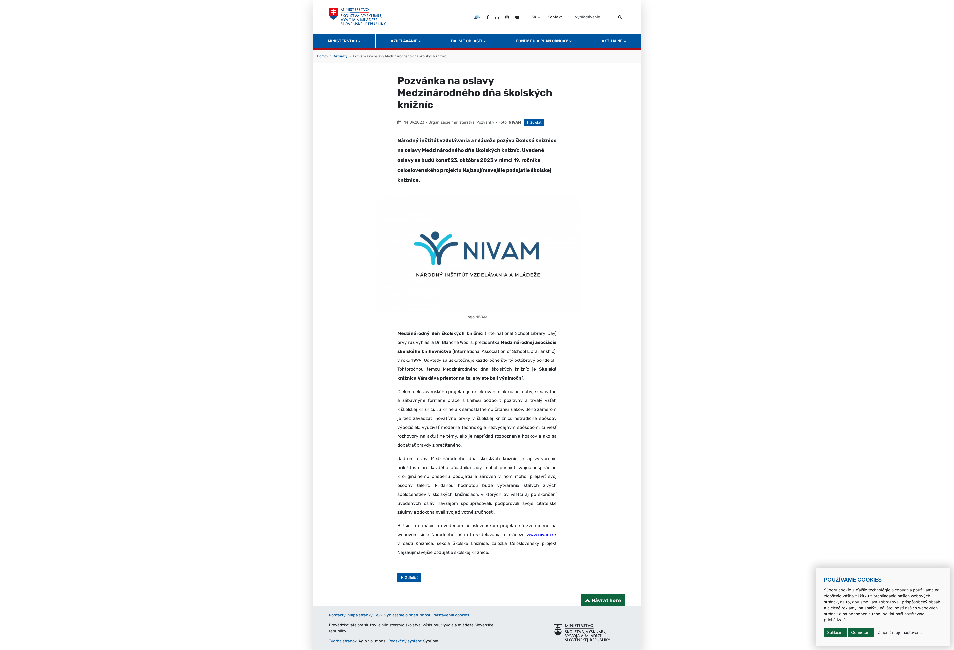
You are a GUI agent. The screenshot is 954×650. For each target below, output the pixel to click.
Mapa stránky (360, 615)
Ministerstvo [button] (342, 41)
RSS (378, 615)
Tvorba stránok (343, 641)
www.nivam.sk (541, 534)
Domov (322, 56)
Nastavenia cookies (451, 615)
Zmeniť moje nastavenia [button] (900, 632)
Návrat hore (606, 600)
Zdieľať (537, 122)
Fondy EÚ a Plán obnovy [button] (542, 41)
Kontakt (555, 17)
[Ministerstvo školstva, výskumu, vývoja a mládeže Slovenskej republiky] (357, 17)
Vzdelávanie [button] (404, 41)
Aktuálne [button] (612, 41)
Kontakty (337, 615)
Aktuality (341, 56)
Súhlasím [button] (835, 632)
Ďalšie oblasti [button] (466, 41)
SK (534, 17)
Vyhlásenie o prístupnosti (407, 615)
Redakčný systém (404, 641)
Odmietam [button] (861, 632)
